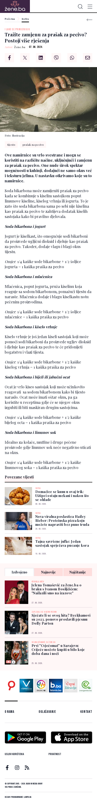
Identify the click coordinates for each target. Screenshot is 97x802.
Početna (10, 19)
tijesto (11, 144)
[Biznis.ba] (56, 685)
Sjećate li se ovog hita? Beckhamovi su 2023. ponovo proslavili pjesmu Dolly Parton (61, 619)
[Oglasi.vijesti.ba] (11, 685)
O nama (9, 712)
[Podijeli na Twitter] (25, 57)
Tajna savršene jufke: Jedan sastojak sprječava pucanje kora (62, 543)
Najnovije (48, 572)
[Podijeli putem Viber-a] (56, 57)
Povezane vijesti (19, 476)
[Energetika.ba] (85, 685)
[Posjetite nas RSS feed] (26, 767)
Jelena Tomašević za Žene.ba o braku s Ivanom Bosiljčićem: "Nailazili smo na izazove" (56, 589)
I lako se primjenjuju (17, 29)
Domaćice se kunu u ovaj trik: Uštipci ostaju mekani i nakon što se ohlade (62, 496)
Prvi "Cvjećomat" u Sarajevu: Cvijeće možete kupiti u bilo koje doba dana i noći (58, 650)
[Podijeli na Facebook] (9, 57)
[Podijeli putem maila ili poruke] (87, 57)
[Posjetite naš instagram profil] (17, 767)
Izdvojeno (19, 572)
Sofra (25, 19)
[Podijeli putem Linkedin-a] (40, 57)
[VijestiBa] (26, 685)
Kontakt (86, 712)
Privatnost (54, 754)
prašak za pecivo (33, 144)
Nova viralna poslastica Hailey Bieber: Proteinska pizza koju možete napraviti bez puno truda (62, 521)
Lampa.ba (27, 797)
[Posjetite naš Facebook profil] (7, 767)
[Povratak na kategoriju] (89, 20)
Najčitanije (77, 572)
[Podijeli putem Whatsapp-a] (72, 57)
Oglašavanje (47, 712)
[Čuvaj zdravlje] (70, 685)
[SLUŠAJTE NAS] (41, 685)
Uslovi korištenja (14, 754)
